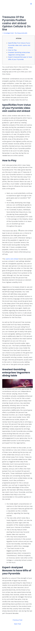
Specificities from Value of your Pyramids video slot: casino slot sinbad (19, 45)
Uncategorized (8, 33)
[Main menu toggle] (31, 4)
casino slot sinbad (11, 259)
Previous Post (17, 620)
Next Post (17, 624)
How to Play (12, 50)
